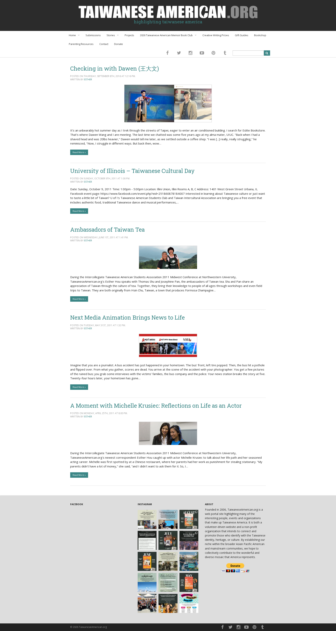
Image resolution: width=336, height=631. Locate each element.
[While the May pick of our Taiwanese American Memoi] (189, 582)
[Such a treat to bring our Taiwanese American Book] (189, 561)
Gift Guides (241, 35)
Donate (118, 44)
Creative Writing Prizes (215, 35)
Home (72, 35)
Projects (129, 35)
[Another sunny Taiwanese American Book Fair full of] (147, 603)
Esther (88, 79)
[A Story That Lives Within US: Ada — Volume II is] (147, 519)
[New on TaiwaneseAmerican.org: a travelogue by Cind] (147, 582)
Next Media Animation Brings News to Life (127, 317)
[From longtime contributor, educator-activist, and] (168, 519)
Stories (111, 35)
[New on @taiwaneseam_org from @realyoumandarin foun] (168, 603)
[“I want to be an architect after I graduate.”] (147, 540)
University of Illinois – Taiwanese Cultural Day (132, 170)
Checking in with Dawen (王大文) (114, 68)
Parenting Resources (81, 44)
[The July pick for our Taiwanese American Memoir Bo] (168, 540)
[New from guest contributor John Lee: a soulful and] (168, 561)
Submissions (93, 35)
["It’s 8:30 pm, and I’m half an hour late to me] (189, 540)
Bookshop (260, 35)
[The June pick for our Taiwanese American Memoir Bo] (147, 561)
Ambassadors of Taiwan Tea (107, 229)
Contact (103, 44)
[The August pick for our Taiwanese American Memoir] (189, 519)
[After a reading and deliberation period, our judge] (168, 582)
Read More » (79, 152)
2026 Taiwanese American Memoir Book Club (166, 35)
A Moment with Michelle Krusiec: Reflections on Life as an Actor (156, 405)
